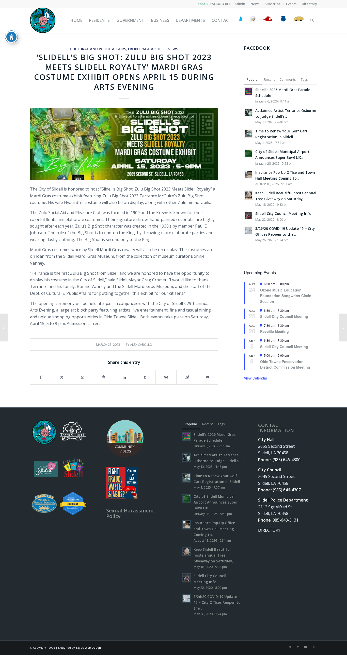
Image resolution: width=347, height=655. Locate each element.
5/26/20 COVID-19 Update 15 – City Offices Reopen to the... (217, 602)
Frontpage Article (147, 48)
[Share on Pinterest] (103, 377)
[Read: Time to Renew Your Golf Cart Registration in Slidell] (248, 133)
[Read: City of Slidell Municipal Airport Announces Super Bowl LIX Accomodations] (248, 153)
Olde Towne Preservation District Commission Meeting (285, 364)
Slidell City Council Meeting (284, 316)
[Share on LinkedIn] (124, 377)
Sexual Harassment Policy (130, 513)
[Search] (312, 20)
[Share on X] (61, 377)
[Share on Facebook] (40, 377)
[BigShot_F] (124, 144)
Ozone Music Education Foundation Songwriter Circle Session (285, 295)
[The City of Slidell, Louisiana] (42, 20)
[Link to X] (290, 647)
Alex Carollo (141, 344)
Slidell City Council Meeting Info (283, 213)
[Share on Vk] (166, 377)
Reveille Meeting (274, 331)
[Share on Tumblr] (145, 377)
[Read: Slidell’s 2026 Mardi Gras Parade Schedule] (248, 91)
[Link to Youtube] (305, 647)
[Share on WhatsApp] (82, 377)
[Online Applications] (253, 20)
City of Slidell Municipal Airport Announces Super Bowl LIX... (215, 502)
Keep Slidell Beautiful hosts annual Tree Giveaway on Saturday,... (214, 555)
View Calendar (255, 378)
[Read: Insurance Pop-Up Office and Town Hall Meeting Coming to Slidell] (248, 174)
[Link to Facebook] (298, 647)
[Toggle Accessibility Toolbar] (11, 37)
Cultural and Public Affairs (98, 48)
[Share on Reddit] (187, 377)
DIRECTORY (269, 530)
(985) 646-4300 (218, 4)
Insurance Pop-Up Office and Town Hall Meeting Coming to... (214, 528)
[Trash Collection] (299, 20)
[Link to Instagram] (313, 647)
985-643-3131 (285, 520)
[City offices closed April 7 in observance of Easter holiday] (343, 327)
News (173, 48)
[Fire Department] (267, 20)
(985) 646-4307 (287, 490)
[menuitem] (240, 4)
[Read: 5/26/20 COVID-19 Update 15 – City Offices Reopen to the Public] (248, 230)
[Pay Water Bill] (241, 20)
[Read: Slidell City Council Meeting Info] (248, 215)
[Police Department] (283, 20)
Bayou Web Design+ (89, 647)
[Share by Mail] (207, 377)
